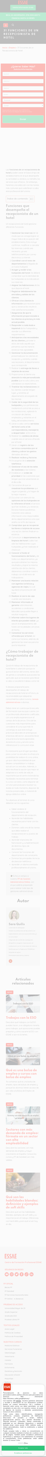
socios (18, 1401)
